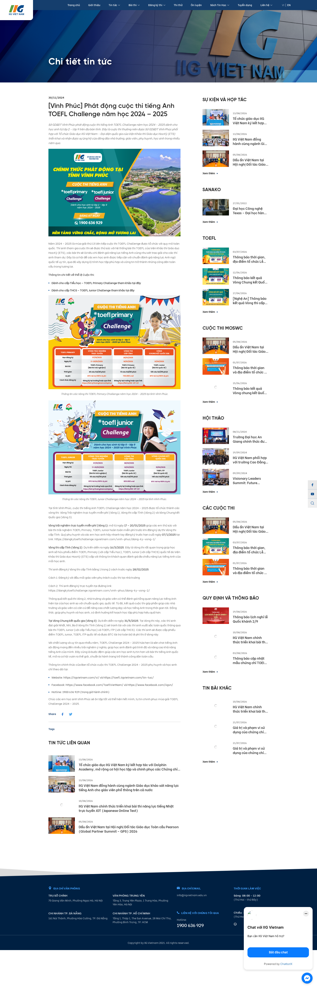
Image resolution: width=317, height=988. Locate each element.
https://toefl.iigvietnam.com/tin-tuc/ (128, 677)
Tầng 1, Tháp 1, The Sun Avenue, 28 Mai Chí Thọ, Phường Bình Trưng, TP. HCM (142, 920)
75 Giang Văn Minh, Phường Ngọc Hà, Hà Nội (75, 900)
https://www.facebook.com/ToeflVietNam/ (94, 685)
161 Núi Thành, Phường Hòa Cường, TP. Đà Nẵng (78, 918)
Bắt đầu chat (278, 952)
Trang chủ (74, 5)
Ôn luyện (196, 5)
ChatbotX (286, 964)
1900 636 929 (190, 925)
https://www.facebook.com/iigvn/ (150, 685)
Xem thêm (209, 173)
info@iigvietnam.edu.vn (192, 895)
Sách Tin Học (218, 5)
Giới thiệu (94, 5)
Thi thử (178, 5)
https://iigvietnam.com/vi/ (81, 677)
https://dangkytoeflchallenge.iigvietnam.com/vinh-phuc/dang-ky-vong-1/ (105, 539)
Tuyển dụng (245, 5)
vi (283, 5)
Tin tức (113, 5)
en (289, 5)
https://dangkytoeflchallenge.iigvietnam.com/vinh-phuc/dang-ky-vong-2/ (99, 590)
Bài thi (133, 5)
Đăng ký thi (155, 5)
